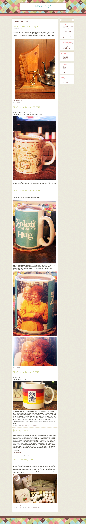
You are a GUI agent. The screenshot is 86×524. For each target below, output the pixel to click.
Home (13, 14)
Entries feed (65, 79)
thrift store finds (29, 102)
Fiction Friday (65, 69)
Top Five (64, 72)
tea (28, 185)
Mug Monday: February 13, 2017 (26, 190)
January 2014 (65, 59)
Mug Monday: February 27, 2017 (26, 107)
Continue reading (17, 100)
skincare (32, 507)
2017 (18, 102)
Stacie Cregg (43, 6)
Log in (64, 78)
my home (24, 102)
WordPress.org (65, 82)
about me (64, 68)
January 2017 (65, 57)
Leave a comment (35, 102)
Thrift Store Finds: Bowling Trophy (27, 26)
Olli (63, 48)
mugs (26, 185)
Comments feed (66, 81)
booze (23, 425)
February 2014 (65, 58)
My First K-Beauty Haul (23, 459)
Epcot (26, 425)
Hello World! (67, 48)
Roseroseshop (48, 471)
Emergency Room (20, 430)
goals (29, 507)
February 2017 (65, 56)
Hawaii (23, 185)
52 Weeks (64, 67)
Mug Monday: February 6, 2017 (26, 372)
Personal (20, 455)
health (27, 455)
